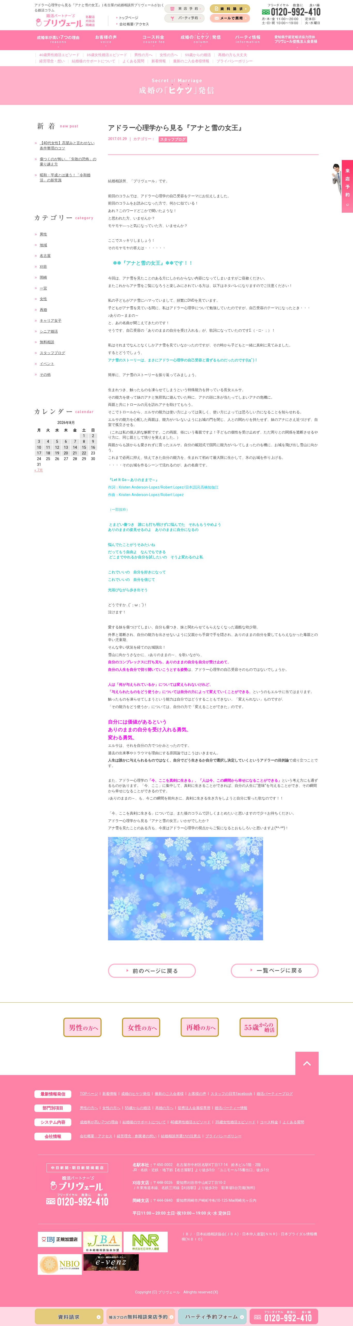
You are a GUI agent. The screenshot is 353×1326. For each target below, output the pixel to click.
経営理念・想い (52, 61)
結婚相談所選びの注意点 (181, 1136)
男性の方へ (143, 55)
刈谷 (43, 266)
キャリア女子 (51, 320)
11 (48, 447)
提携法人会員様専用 (194, 1108)
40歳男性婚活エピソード (59, 55)
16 (93, 447)
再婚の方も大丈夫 (232, 55)
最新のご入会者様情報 (191, 61)
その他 (45, 374)
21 (75, 453)
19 (57, 453)
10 (39, 447)
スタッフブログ (52, 353)
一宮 (43, 288)
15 (84, 447)
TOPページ (89, 1094)
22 (84, 453)
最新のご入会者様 (169, 1094)
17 (39, 453)
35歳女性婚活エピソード (107, 55)
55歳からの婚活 (198, 55)
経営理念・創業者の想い (137, 1136)
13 (66, 447)
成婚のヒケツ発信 (135, 1094)
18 (48, 453)
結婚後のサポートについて (93, 61)
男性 (43, 234)
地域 (43, 245)
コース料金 (269, 1122)
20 (66, 453)
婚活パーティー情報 (231, 1108)
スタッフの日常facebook (231, 1094)
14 (75, 447)
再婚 (43, 310)
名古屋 (45, 256)
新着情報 (158, 61)
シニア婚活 (49, 331)
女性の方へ (169, 55)
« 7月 (38, 470)
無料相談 (47, 342)
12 (57, 447)
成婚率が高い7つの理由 (99, 1122)
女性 (43, 299)
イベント (47, 364)
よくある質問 (133, 61)
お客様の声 (197, 1094)
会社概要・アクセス (96, 1136)
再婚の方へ (164, 1108)
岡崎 (43, 277)
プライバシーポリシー (235, 61)
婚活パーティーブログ (275, 1094)
